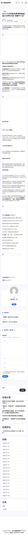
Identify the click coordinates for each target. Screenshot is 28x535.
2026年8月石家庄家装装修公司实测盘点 (12, 415)
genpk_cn (10, 20)
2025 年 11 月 (6, 471)
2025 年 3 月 (6, 495)
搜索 (3, 387)
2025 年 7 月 (6, 483)
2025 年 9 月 (6, 477)
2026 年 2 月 (6, 461)
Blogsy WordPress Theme (17, 532)
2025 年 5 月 (6, 489)
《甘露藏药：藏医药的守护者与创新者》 (10, 317)
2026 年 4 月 (6, 455)
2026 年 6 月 (6, 449)
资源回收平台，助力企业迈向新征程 (9, 322)
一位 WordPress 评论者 (8, 431)
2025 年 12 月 (6, 468)
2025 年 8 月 (6, 480)
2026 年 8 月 (6, 443)
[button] (18, 2)
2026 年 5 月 (6, 452)
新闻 (4, 506)
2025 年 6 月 (6, 486)
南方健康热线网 (6, 3)
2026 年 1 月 (6, 465)
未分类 (4, 509)
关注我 (14, 304)
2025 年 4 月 (6, 492)
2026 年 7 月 (6, 446)
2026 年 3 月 (6, 458)
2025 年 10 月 (6, 474)
